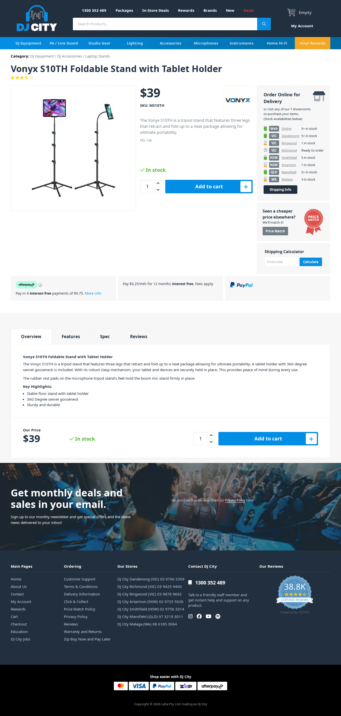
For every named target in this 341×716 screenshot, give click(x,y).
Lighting (135, 43)
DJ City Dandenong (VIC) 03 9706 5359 (150, 578)
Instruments (241, 43)
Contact (17, 593)
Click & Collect (76, 601)
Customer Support (79, 578)
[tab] (31, 336)
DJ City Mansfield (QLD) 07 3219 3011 (150, 616)
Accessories (170, 43)
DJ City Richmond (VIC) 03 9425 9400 (149, 586)
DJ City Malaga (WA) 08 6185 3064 (147, 623)
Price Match (275, 231)
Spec (105, 336)
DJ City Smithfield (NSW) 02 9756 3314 (150, 608)
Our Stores (127, 566)
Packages (124, 10)
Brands (210, 10)
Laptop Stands (97, 56)
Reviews (138, 336)
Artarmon (289, 165)
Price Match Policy (79, 608)
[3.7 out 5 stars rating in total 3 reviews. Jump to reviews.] (170, 77)
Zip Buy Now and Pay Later (87, 638)
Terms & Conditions (81, 586)
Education (19, 631)
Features (71, 336)
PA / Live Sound (64, 43)
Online (286, 128)
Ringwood (289, 143)
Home (16, 578)
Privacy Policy (235, 500)
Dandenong (290, 136)
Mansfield (289, 172)
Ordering (72, 566)
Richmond (289, 150)
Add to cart (209, 186)
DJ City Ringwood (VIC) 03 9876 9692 (149, 593)
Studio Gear (99, 43)
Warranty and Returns (83, 631)
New (230, 10)
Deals (249, 10)
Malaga (287, 179)
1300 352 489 (94, 10)
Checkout (19, 623)
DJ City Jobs (20, 638)
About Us (19, 586)
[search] (165, 24)
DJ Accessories (69, 56)
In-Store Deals (155, 10)
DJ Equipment (28, 43)
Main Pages (21, 566)
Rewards (186, 10)
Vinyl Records (312, 43)
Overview (31, 336)
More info (93, 293)
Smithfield (289, 157)
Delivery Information (82, 593)
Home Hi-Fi (277, 43)
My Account (302, 25)
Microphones (206, 43)
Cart (14, 616)
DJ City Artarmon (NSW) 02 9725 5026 (150, 601)
